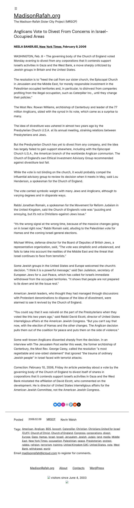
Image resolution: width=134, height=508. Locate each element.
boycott (56, 428)
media (106, 436)
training (57, 444)
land (99, 436)
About (63, 468)
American (27, 428)
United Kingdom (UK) (76, 444)
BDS (48, 428)
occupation (55, 440)
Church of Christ (40, 433)
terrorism (46, 444)
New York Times (50, 46)
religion (35, 444)
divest (106, 433)
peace (81, 440)
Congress (79, 433)
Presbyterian (93, 440)
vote (109, 444)
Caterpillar (69, 428)
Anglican (39, 428)
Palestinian (69, 440)
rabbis (25, 444)
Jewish (82, 436)
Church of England (62, 433)
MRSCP (51, 419)
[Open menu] (16, 8)
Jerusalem (71, 436)
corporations (94, 433)
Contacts (78, 468)
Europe (26, 436)
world (47, 448)
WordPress (97, 468)
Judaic (92, 436)
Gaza (35, 436)
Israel (52, 436)
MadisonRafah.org (37, 15)
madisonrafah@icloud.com (39, 453)
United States (98, 444)
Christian (81, 428)
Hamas (43, 436)
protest (107, 440)
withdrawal (35, 448)
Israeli (60, 436)
